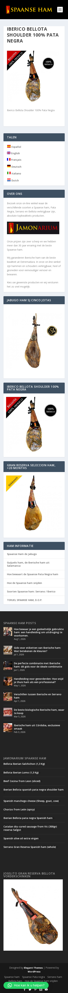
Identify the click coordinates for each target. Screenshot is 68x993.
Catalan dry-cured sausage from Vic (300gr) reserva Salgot (30, 828)
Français (15, 159)
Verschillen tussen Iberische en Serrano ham (37, 696)
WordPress (34, 971)
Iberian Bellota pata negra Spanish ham (27, 818)
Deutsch (16, 166)
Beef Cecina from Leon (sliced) (21, 781)
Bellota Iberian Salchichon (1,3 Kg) (24, 763)
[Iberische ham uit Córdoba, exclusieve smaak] (7, 727)
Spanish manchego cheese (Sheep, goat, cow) (31, 801)
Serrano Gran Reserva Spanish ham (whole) (29, 847)
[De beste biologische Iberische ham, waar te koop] (7, 712)
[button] (26, 985)
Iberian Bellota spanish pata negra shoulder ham (33, 789)
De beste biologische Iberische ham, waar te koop (39, 711)
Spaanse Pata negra (33, 977)
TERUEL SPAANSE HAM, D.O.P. (24, 600)
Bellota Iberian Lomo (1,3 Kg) (21, 772)
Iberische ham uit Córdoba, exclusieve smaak (37, 727)
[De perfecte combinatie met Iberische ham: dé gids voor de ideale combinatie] (7, 665)
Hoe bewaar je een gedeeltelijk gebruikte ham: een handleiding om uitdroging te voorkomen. (39, 632)
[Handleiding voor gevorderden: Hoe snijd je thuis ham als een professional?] (7, 681)
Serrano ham (54, 977)
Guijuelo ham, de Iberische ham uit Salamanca (28, 564)
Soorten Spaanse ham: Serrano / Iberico (31, 591)
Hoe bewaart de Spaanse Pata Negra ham (32, 574)
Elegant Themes (33, 967)
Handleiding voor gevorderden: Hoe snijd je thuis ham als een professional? (38, 680)
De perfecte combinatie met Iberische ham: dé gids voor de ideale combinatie (38, 665)
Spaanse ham (12, 977)
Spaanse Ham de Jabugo (22, 554)
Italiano (16, 173)
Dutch (15, 180)
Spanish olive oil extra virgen (21, 838)
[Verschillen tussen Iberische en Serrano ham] (7, 696)
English (15, 153)
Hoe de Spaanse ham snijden (24, 583)
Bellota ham (15, 981)
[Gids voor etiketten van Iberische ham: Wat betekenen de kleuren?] (7, 650)
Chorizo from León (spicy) (19, 809)
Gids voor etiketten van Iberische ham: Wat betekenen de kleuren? (37, 649)
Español (16, 146)
